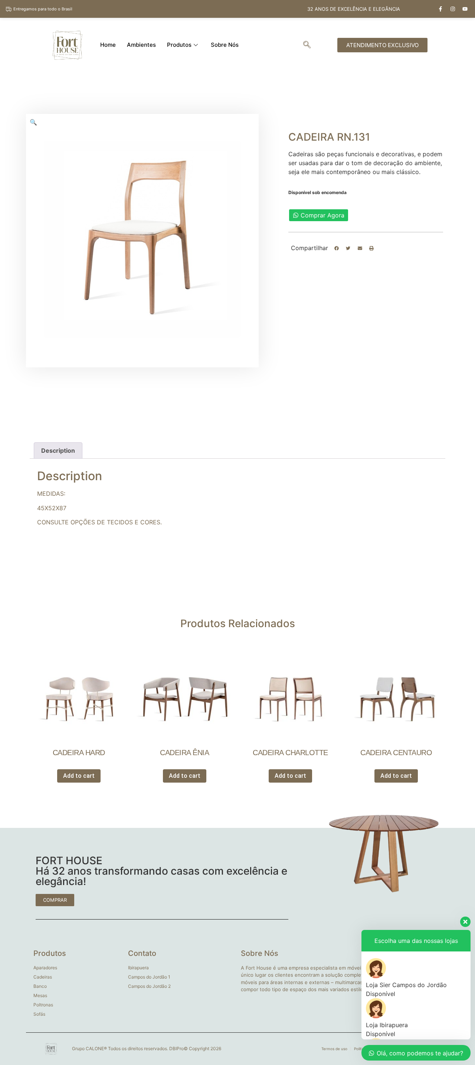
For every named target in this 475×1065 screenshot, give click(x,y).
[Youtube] (465, 9)
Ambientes (141, 44)
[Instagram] (453, 9)
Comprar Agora (322, 215)
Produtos (179, 44)
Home (108, 44)
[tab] (58, 450)
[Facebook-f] (440, 9)
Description (58, 450)
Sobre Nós (225, 44)
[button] (337, 248)
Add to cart (79, 775)
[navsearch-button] (306, 45)
